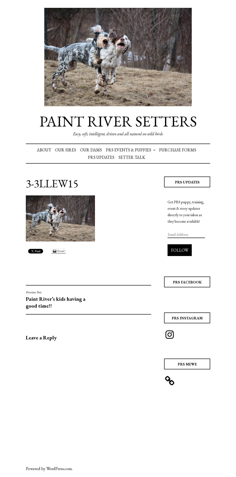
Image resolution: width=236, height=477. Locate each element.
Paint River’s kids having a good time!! (56, 299)
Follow (179, 250)
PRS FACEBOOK (187, 282)
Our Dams (91, 150)
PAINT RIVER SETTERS (118, 121)
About (44, 150)
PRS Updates (101, 157)
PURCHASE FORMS (177, 150)
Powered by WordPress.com (49, 468)
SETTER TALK (131, 157)
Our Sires (65, 150)
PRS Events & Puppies (128, 150)
